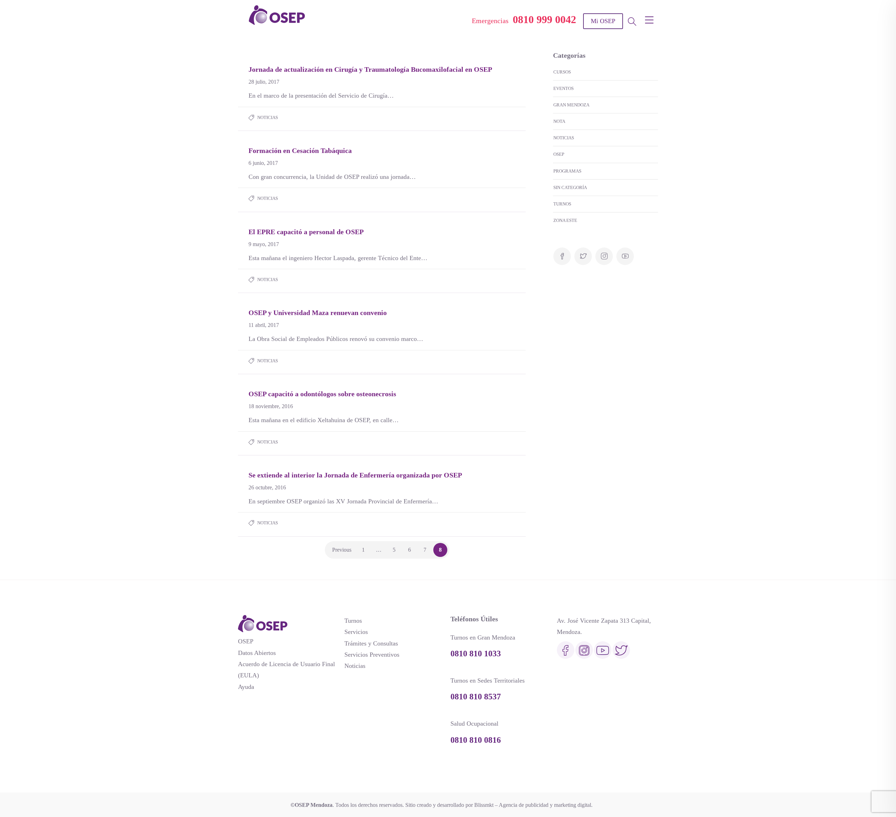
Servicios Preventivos (371, 654)
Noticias (267, 117)
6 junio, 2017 (263, 163)
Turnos (562, 204)
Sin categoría (570, 187)
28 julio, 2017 (263, 82)
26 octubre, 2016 (267, 487)
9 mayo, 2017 (263, 244)
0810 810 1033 (475, 653)
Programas (567, 171)
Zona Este (565, 220)
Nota (559, 121)
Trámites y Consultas (371, 643)
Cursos (562, 72)
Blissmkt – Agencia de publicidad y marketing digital (532, 805)
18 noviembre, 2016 (270, 406)
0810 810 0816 (475, 740)
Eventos (563, 88)
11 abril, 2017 (263, 325)
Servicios (356, 631)
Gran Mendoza (571, 104)
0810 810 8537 (475, 696)
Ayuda (246, 686)
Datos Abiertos (257, 652)
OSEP (558, 154)
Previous (341, 550)
